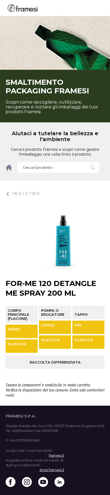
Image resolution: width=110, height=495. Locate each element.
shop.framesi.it (52, 470)
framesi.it (56, 455)
